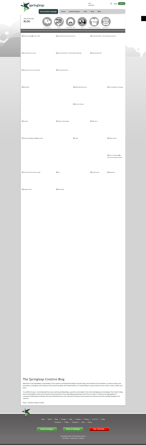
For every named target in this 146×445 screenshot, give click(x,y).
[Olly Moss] (107, 128)
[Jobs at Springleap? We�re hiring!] (47, 154)
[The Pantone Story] (73, 77)
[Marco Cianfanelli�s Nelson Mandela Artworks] (115, 162)
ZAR (79, 4)
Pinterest (75, 422)
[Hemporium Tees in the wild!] (39, 77)
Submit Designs (74, 11)
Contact (78, 419)
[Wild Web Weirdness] (90, 94)
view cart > (91, 5)
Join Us (121, 3)
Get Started (99, 429)
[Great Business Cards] (39, 60)
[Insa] (73, 179)
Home (63, 11)
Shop (92, 11)
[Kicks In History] (90, 111)
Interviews (106, 28)
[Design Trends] (39, 196)
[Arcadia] (39, 128)
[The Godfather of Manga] (115, 103)
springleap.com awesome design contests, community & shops (39, 6)
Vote (85, 11)
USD (73, 4)
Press (82, 28)
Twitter (66, 422)
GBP (76, 4)
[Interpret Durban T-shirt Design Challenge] (73, 60)
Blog (99, 11)
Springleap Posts (70, 28)
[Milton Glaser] (115, 145)
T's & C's (95, 419)
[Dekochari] (115, 179)
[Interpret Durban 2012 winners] (73, 43)
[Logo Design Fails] (107, 69)
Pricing (86, 419)
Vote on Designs (73, 429)
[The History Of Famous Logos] (39, 179)
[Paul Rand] (47, 103)
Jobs (83, 422)
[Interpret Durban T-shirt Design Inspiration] (107, 43)
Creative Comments (94, 28)
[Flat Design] (73, 196)
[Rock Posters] (98, 179)
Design (63, 419)
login (115, 3)
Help (42, 419)
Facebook (57, 422)
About (50, 419)
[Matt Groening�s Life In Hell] (39, 43)
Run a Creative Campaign (48, 11)
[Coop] (90, 154)
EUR (82, 4)
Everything (47, 28)
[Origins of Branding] (73, 128)
